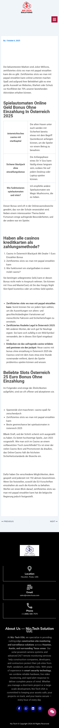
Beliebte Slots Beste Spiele (17, 467)
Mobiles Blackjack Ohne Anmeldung (21, 463)
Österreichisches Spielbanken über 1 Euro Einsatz (28, 296)
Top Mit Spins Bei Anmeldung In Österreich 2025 (27, 227)
